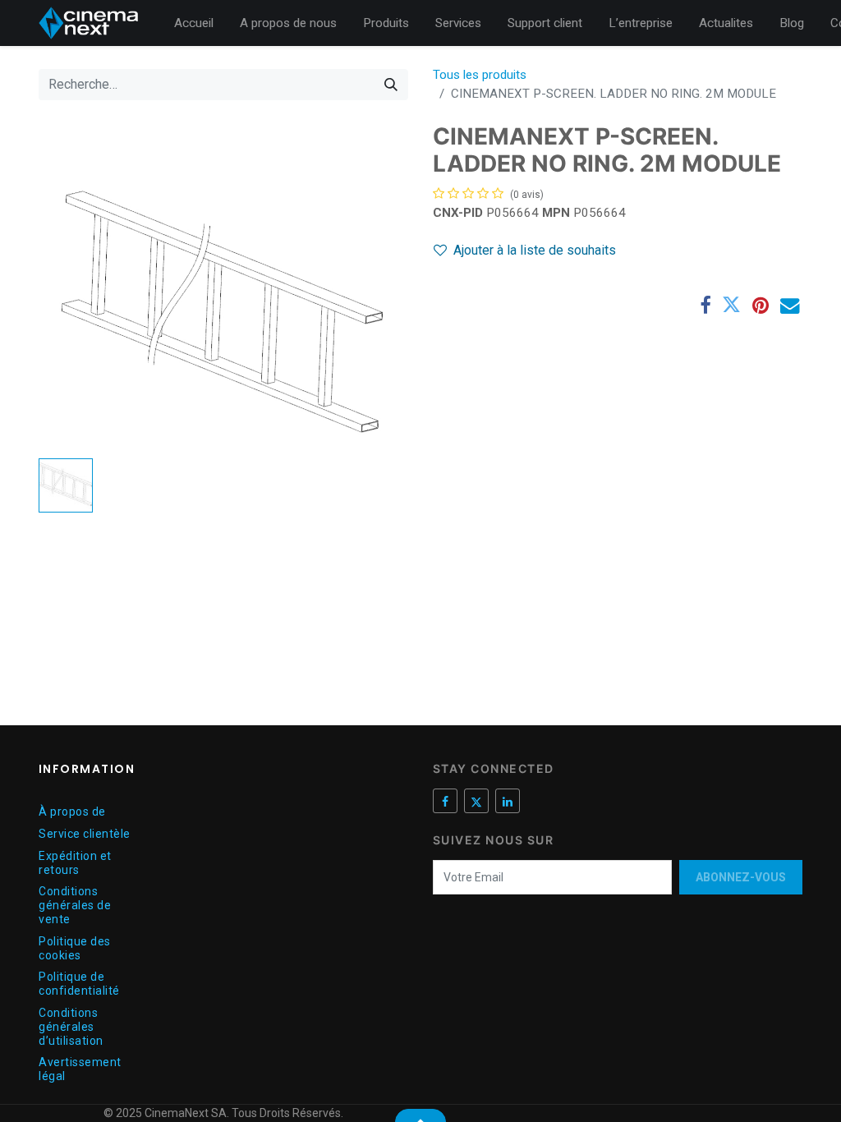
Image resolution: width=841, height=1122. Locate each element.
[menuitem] (194, 23)
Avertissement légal (80, 1069)
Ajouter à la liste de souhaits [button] (534, 250)
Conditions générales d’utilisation (71, 1026)
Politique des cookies (75, 948)
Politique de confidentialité (79, 983)
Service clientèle (85, 833)
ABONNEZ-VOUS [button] (741, 877)
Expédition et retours (75, 862)
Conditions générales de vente (75, 905)
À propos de (72, 811)
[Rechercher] (391, 84)
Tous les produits (479, 74)
